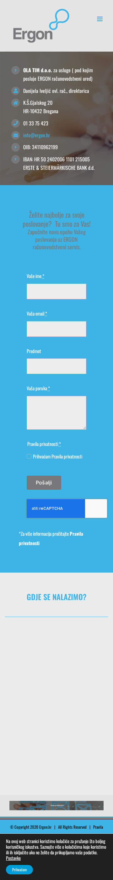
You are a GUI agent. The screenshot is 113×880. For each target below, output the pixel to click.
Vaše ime (35, 275)
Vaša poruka (38, 388)
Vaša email (37, 313)
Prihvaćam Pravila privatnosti (57, 456)
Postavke (13, 858)
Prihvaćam (19, 869)
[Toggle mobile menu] (100, 19)
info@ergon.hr (36, 135)
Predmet (34, 350)
